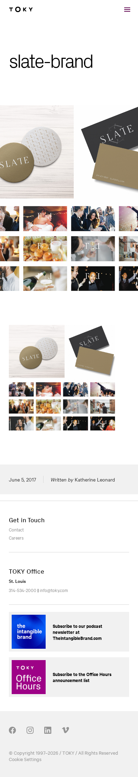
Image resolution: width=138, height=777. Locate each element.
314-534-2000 (22, 590)
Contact (16, 529)
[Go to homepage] (21, 9)
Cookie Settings (25, 759)
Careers (16, 537)
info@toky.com (54, 590)
